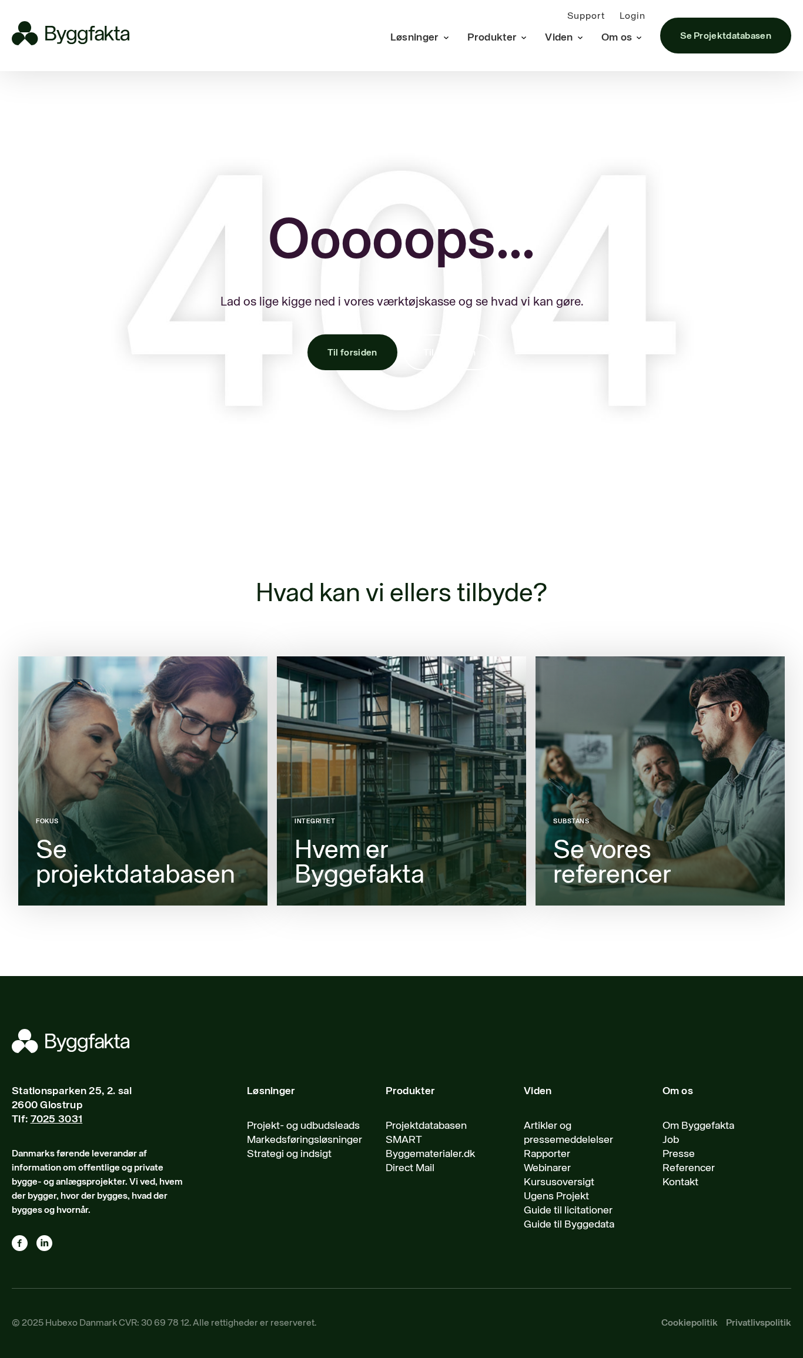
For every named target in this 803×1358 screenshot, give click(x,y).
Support (586, 16)
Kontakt (680, 1182)
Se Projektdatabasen (725, 36)
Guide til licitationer (568, 1210)
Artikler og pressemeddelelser (568, 1133)
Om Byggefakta (698, 1126)
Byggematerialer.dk (430, 1154)
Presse (679, 1154)
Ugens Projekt (556, 1196)
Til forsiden (352, 353)
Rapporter (547, 1154)
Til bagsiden (449, 353)
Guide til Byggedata (569, 1224)
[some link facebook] (24, 1245)
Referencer (689, 1168)
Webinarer (547, 1168)
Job (671, 1140)
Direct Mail (410, 1168)
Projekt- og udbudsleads (303, 1126)
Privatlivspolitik (758, 1323)
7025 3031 (57, 1119)
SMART (404, 1140)
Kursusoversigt (559, 1182)
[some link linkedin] (48, 1245)
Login (632, 16)
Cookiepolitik (689, 1323)
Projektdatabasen (426, 1126)
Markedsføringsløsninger (304, 1140)
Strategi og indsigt (289, 1154)
